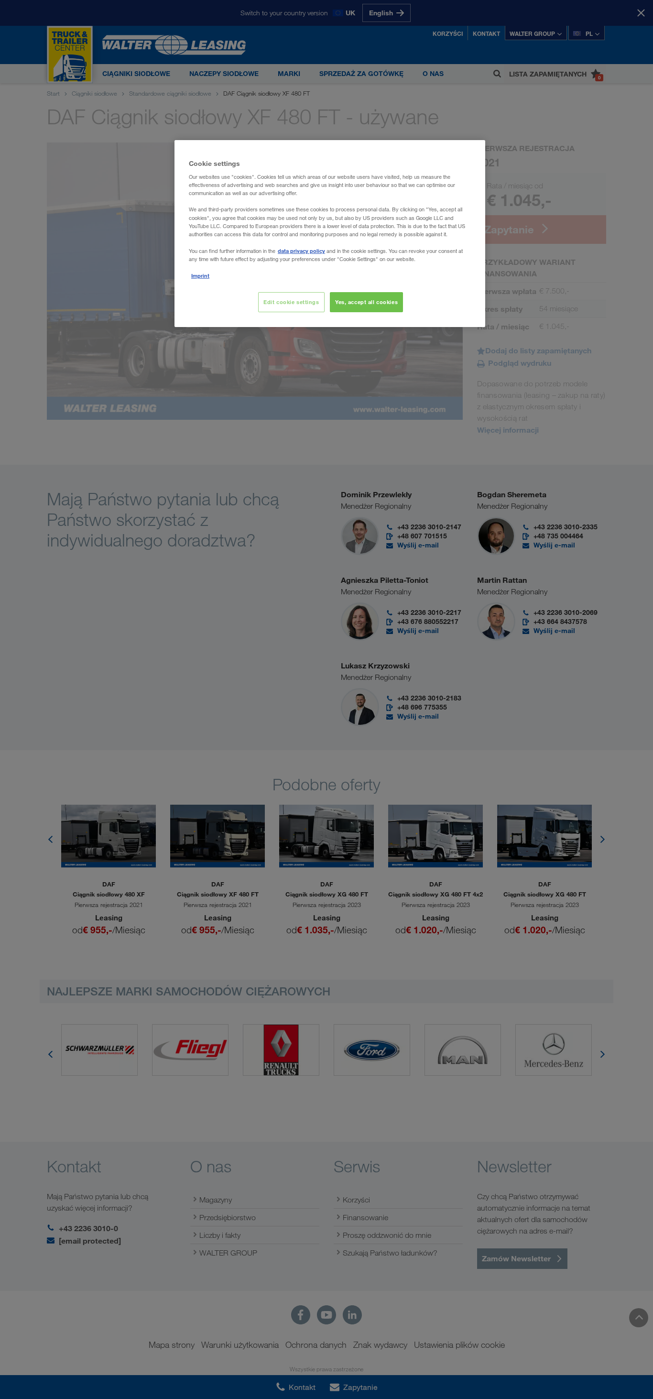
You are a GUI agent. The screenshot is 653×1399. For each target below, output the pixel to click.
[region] (329, 233)
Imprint (200, 275)
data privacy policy (301, 250)
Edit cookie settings (291, 302)
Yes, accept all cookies (366, 302)
